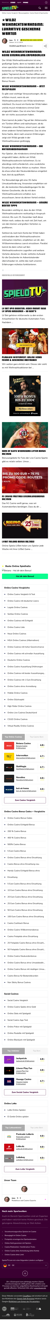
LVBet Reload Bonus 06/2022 (18, 542)
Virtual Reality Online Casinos (20, 726)
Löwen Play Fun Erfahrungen (22, 1072)
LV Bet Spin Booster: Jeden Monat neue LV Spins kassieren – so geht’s (24, 310)
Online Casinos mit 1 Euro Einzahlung (24, 679)
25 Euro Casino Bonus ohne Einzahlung (25, 903)
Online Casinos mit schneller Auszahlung (25, 653)
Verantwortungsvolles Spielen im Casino (20, 1231)
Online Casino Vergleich (10, 13)
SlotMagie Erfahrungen (25, 769)
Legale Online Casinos (17, 607)
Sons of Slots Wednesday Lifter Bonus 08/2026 (24, 452)
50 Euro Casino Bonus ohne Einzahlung (25, 910)
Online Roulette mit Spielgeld (20, 1033)
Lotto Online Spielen (16, 1110)
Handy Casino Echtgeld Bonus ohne (23, 870)
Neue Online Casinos (16, 633)
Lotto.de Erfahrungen (24, 1149)
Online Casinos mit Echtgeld (20, 620)
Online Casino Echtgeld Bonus (21, 824)
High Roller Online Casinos (19, 706)
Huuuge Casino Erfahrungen (22, 1083)
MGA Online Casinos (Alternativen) (23, 640)
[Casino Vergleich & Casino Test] (11, 8)
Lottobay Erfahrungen (24, 1160)
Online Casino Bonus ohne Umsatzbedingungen (26, 962)
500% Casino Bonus (16, 844)
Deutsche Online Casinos (18, 660)
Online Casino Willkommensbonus (23, 929)
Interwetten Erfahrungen (25, 758)
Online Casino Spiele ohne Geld (21, 1007)
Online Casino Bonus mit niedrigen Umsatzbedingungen (26, 969)
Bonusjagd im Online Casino (15, 1235)
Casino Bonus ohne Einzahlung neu (23, 864)
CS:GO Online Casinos (17, 719)
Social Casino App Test (17, 1020)
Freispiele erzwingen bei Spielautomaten (20, 1239)
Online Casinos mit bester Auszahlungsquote (26, 673)
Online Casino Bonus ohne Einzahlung (24, 857)
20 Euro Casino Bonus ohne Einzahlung (25, 896)
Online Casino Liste (16, 627)
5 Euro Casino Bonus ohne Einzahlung (24, 883)
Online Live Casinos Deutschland (22, 712)
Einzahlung (12, 877)
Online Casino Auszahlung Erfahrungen (25, 666)
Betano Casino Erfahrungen (21, 747)
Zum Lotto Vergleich (25, 1169)
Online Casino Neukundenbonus (21, 956)
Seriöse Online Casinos (17, 614)
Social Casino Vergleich (17, 1000)
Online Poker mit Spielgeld (19, 1026)
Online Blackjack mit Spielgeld (21, 1039)
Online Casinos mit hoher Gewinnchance (25, 647)
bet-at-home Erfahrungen (26, 791)
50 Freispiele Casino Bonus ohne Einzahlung (26, 949)
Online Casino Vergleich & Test (21, 594)
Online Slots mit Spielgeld (19, 1013)
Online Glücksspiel (15, 699)
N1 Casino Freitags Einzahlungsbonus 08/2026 (23, 498)
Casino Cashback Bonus (18, 923)
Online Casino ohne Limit (14, 1254)
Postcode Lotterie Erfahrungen (23, 1138)
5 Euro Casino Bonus (16, 851)
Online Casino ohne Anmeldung (21, 686)
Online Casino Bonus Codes (19, 818)
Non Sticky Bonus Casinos (19, 982)
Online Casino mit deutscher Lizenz (23, 601)
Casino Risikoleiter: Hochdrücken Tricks (20, 1247)
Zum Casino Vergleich (25, 800)
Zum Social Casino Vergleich (25, 1092)
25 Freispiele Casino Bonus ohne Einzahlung (26, 943)
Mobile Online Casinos (17, 693)
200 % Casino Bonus (16, 831)
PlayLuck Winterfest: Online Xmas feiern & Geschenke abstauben (22, 359)
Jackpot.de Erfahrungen (25, 1061)
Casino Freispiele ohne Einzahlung (22, 936)
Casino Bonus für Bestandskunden (22, 975)
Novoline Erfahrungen (24, 780)
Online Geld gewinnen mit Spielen (18, 1243)
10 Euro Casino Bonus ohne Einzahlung (25, 890)
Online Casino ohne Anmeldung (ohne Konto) (22, 1251)
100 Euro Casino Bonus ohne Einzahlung (25, 916)
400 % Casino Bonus (16, 837)
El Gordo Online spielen (18, 1116)
